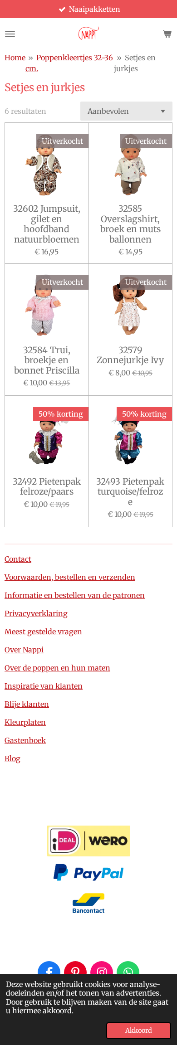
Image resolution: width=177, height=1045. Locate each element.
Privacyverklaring (36, 613)
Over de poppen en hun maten (57, 667)
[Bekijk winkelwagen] (167, 34)
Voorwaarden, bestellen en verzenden (70, 577)
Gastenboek (25, 740)
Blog (12, 758)
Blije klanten (27, 704)
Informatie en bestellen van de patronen (75, 595)
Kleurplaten (25, 722)
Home (15, 57)
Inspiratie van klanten (44, 685)
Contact (18, 559)
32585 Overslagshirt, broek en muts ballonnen (130, 224)
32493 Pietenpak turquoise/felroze (130, 491)
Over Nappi (24, 649)
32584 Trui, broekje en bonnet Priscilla (46, 360)
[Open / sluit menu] (10, 34)
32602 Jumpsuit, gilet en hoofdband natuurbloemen (46, 224)
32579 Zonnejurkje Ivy (130, 355)
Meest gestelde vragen (43, 631)
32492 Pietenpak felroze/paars (47, 486)
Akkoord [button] (138, 1030)
